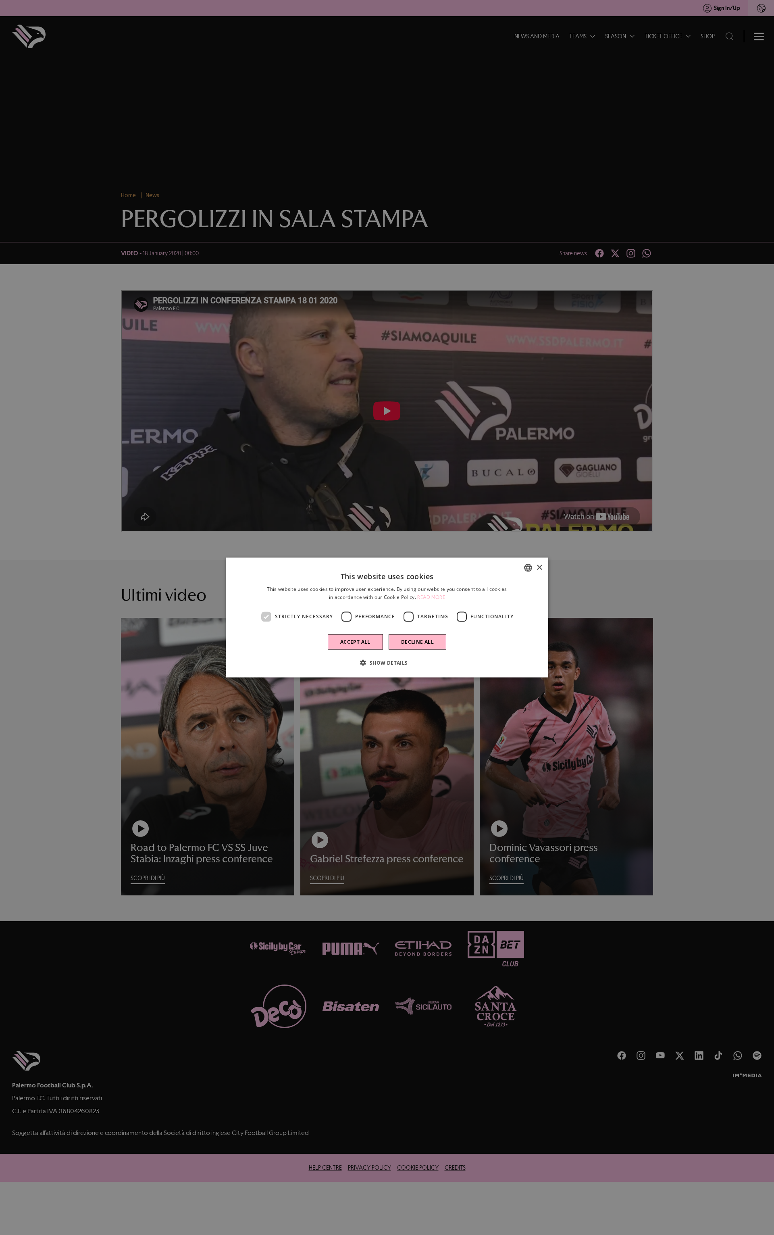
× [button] (539, 567)
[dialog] (387, 618)
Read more (431, 597)
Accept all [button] (355, 641)
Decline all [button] (417, 641)
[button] (387, 662)
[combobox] (528, 568)
